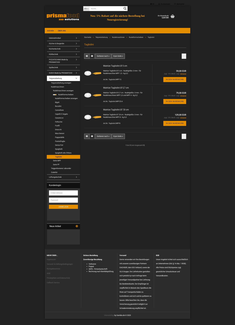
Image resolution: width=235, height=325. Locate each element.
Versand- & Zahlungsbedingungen (60, 264)
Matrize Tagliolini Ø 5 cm (115, 66)
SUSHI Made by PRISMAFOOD (60, 73)
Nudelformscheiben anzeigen (66, 98)
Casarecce (59, 118)
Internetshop (109, 315)
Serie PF (56, 165)
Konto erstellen (55, 213)
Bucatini (58, 106)
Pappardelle (59, 137)
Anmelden (63, 207)
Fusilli (57, 126)
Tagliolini (58, 157)
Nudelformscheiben (65, 95)
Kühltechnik (53, 54)
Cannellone (59, 110)
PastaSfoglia (60, 141)
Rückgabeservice (53, 269)
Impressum (51, 259)
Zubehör (54, 172)
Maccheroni (59, 133)
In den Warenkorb (175, 79)
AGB (48, 273)
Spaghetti (58, 149)
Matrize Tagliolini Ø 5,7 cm (116, 87)
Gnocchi (58, 130)
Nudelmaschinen (57, 87)
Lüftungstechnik (55, 177)
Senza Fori (59, 145)
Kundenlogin (165, 4)
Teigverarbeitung (55, 78)
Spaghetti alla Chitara (63, 153)
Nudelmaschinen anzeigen (63, 91)
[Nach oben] (227, 321)
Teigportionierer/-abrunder (61, 168)
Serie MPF (57, 161)
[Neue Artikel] (77, 226)
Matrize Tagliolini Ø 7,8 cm (116, 109)
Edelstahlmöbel (55, 38)
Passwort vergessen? (57, 217)
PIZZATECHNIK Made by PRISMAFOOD (58, 61)
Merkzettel (180, 4)
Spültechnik (53, 67)
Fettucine (58, 122)
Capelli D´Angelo (61, 114)
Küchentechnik (55, 49)
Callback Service (53, 283)
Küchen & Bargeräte (56, 43)
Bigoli (57, 102)
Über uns (62, 31)
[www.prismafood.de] (63, 17)
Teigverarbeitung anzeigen (61, 83)
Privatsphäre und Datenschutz (58, 278)
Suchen (50, 31)
